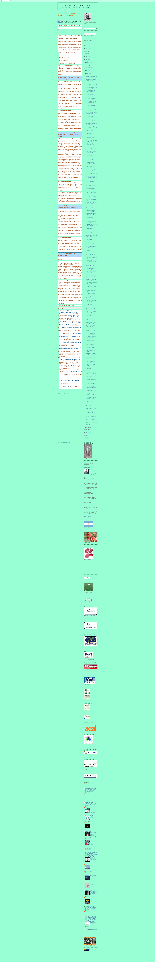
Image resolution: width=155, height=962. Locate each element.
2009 (86, 438)
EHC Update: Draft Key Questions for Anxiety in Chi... (91, 135)
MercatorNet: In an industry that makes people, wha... (91, 339)
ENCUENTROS (88, 882)
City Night (91, 876)
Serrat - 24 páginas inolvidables (92, 884)
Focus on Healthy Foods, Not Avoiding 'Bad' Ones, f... (91, 277)
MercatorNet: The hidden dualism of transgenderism (91, 216)
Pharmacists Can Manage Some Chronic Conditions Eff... (91, 288)
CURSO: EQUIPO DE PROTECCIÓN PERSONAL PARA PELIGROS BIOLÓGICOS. (93, 810)
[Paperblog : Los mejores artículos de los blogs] (87, 578)
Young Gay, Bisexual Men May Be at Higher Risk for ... (91, 317)
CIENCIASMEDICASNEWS (77, 5)
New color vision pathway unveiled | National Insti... (90, 362)
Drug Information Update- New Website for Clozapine (91, 381)
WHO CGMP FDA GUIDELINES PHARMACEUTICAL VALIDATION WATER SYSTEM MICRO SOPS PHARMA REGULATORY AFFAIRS (91, 854)
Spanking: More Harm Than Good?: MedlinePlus (90, 93)
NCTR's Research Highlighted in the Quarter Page (91, 236)
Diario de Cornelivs (88, 831)
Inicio (71, 440)
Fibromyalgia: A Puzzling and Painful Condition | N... (91, 272)
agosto (87, 68)
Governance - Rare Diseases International (90, 420)
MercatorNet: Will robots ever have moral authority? (91, 222)
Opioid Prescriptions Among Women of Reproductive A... (91, 192)
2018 (86, 57)
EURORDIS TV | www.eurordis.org (91, 422)
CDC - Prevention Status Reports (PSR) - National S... (91, 205)
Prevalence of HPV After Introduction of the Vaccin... (91, 387)
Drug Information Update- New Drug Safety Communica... (91, 406)
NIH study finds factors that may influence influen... (91, 233)
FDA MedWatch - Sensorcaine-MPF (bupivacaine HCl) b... (91, 403)
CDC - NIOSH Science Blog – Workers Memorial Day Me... (91, 334)
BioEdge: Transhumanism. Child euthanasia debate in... (91, 77)
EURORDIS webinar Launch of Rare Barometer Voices (91, 414)
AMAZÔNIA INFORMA (89, 906)
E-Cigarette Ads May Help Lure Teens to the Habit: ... (91, 280)
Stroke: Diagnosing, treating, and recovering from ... (91, 320)
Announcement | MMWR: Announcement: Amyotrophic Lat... (91, 177)
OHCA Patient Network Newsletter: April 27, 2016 (91, 373)
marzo (87, 424)
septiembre (88, 67)
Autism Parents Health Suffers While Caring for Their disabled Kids (93, 893)
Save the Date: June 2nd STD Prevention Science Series (91, 197)
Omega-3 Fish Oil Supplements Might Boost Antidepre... (91, 304)
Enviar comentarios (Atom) (66, 442)
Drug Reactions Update (90, 344)
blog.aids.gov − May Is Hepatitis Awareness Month (91, 149)
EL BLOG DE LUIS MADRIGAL (88, 849)
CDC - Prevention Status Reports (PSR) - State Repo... (91, 203)
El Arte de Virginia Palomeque (90, 875)
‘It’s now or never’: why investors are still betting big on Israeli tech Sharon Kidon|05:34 (90, 804)
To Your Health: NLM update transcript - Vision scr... (91, 398)
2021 (86, 53)
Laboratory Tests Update (90, 348)
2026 (86, 45)
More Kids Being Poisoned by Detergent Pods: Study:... (91, 342)
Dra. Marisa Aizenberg (89, 839)
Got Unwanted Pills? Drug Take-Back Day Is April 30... (91, 102)
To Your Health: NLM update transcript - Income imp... (91, 392)
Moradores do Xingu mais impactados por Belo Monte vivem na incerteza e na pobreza (91, 908)
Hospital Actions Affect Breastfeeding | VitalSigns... (91, 208)
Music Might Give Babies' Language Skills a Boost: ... (91, 285)
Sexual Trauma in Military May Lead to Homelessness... (91, 247)
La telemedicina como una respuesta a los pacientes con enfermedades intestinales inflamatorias (93, 843)
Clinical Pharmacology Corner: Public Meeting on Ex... (91, 166)
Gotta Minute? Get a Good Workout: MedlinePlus (90, 82)
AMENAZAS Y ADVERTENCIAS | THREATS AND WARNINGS (91, 354)
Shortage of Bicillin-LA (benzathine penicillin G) (90, 163)
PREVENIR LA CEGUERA (90, 864)
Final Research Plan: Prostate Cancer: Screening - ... (91, 200)
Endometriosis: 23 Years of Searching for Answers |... (90, 168)
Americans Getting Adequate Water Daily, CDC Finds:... (91, 323)
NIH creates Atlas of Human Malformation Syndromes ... (91, 171)
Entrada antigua (79, 440)
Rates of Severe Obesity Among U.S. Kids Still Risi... (91, 301)
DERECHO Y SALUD (89, 815)
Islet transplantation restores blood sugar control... (91, 367)
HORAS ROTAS (88, 823)
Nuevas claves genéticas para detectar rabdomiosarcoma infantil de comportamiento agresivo (90, 790)
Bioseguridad (87, 807)
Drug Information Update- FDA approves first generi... (91, 144)
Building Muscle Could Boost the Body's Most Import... (91, 124)
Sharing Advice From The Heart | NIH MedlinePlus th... (91, 252)
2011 (86, 435)
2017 (86, 59)
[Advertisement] (67, 430)
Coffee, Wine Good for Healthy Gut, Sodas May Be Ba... (91, 118)
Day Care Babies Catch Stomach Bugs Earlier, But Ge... (91, 298)
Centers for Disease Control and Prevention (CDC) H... (91, 211)
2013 (86, 432)
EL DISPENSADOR (88, 784)
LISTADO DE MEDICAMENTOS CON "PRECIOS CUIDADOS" (90, 913)
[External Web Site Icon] (76, 316)
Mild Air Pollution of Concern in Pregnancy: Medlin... (91, 113)
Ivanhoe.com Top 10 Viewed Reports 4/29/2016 (90, 160)
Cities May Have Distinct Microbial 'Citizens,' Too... (91, 359)
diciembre (88, 62)
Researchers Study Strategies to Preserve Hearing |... (91, 269)
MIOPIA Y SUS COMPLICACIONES (93, 866)
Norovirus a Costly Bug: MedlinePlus (90, 306)
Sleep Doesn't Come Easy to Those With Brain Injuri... (91, 88)
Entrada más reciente (61, 440)
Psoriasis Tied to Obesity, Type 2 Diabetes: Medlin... (91, 85)
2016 (86, 61)
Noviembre (87, 872)
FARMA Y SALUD (88, 911)
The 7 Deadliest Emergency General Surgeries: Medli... (91, 91)
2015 (86, 429)
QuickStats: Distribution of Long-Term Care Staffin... (91, 174)
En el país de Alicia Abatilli (90, 871)
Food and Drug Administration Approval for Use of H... (91, 189)
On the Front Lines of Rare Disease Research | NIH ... (91, 266)
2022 (86, 51)
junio (87, 71)
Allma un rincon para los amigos (91, 929)
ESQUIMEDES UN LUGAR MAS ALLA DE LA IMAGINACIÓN (91, 898)
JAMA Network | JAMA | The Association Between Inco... (91, 390)
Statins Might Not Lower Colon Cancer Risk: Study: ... (91, 312)
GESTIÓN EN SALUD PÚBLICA (91, 794)
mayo (87, 73)
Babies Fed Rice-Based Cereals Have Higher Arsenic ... (91, 347)
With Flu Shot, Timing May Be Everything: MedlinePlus (91, 295)
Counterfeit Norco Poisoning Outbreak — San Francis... (91, 186)
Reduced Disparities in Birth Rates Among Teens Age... (91, 194)
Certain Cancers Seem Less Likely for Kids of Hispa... (91, 283)
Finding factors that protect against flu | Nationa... (90, 365)
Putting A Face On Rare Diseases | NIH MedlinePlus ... (91, 258)
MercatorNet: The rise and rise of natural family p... (91, 401)
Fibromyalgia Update (89, 130)
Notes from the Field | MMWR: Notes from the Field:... (91, 181)
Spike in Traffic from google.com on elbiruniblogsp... (91, 228)
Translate (92, 35)
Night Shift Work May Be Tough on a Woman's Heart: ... (91, 328)
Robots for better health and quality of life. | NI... (90, 326)
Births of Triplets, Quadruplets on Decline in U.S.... (91, 107)
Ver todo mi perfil (88, 516)
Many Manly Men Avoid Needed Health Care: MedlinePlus (91, 121)
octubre (87, 65)
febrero (87, 425)
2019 (86, 56)
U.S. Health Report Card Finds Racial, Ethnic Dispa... (91, 96)
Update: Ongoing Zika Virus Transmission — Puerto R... (91, 146)
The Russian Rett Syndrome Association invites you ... (90, 412)
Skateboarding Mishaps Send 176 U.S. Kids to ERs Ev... (91, 315)
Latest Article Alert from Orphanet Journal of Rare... (91, 141)
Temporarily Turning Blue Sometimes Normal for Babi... (91, 274)
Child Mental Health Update (90, 293)
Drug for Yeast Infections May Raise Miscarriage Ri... (91, 309)
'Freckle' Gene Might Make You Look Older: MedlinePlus (91, 105)
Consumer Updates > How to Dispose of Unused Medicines (91, 384)
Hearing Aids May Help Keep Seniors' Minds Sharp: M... (91, 80)
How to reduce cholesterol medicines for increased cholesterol (93, 923)
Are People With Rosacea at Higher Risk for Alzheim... (90, 138)
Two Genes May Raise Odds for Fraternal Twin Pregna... (91, 110)
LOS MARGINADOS (89, 802)
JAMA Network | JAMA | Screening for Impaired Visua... (91, 395)
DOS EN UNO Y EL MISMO (90, 850)
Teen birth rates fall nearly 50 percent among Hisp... (91, 152)
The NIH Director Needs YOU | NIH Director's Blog (91, 337)
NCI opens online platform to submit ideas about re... (91, 230)
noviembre (88, 64)
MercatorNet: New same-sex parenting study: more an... (91, 219)
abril (87, 75)
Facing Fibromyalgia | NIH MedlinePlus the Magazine (91, 263)
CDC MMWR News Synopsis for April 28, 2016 (91, 157)
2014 (86, 430)
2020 (86, 54)
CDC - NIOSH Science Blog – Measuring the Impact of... (91, 378)
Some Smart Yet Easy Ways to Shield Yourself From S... (91, 132)
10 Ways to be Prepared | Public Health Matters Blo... (91, 376)
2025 (86, 46)
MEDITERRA (87, 927)
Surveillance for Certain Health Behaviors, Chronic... (91, 155)
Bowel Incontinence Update (90, 126)
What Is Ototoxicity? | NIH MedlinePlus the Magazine (91, 261)
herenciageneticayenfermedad (90, 788)
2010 (86, 437)
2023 (86, 50)
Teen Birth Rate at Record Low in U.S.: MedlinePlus (91, 116)
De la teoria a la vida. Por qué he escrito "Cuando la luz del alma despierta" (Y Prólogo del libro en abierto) (93, 835)
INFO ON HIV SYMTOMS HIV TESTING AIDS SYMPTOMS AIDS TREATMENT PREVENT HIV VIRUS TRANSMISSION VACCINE (90, 918)
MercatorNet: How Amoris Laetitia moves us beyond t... (91, 225)
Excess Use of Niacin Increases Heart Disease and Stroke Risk (93, 859)
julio (87, 70)
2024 (86, 48)
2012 (86, 434)
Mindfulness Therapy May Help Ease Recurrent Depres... (91, 99)
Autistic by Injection (88, 890)
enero (87, 427)
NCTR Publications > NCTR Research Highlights (90, 331)
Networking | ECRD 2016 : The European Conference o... (91, 417)
